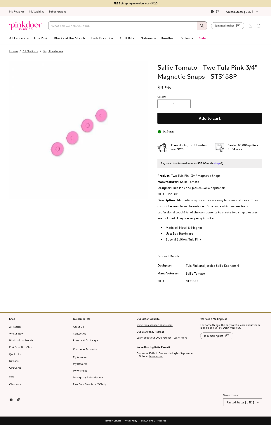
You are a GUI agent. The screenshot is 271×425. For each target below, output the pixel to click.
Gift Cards (15, 367)
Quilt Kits (15, 354)
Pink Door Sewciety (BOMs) (89, 384)
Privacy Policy (130, 420)
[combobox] (127, 26)
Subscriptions (57, 11)
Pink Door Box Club (20, 347)
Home (13, 51)
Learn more (180, 337)
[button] (18, 38)
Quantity (161, 96)
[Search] (202, 25)
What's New (16, 333)
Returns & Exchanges (85, 340)
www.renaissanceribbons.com (155, 324)
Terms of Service (113, 420)
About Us (78, 326)
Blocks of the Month (21, 340)
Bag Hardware (53, 51)
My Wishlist (36, 11)
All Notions (30, 51)
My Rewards (17, 11)
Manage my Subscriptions (88, 377)
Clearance (15, 384)
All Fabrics (15, 326)
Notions (14, 360)
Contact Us (79, 333)
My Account (80, 357)
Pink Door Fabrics (157, 420)
